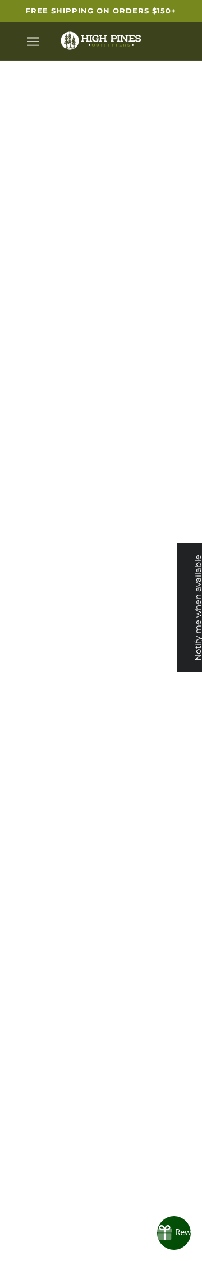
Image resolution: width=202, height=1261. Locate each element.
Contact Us (151, 835)
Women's (50, 758)
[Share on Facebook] (71, 620)
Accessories (51, 793)
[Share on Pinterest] (130, 620)
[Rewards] (174, 1233)
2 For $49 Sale (50, 840)
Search (151, 690)
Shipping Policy (152, 818)
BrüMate (101, 300)
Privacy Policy (151, 724)
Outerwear (51, 707)
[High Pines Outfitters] (101, 40)
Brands (50, 690)
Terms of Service (152, 742)
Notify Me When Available (101, 433)
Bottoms (50, 742)
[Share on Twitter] (101, 620)
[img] (64, 1226)
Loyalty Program (151, 707)
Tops (50, 724)
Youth (50, 776)
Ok (164, 975)
